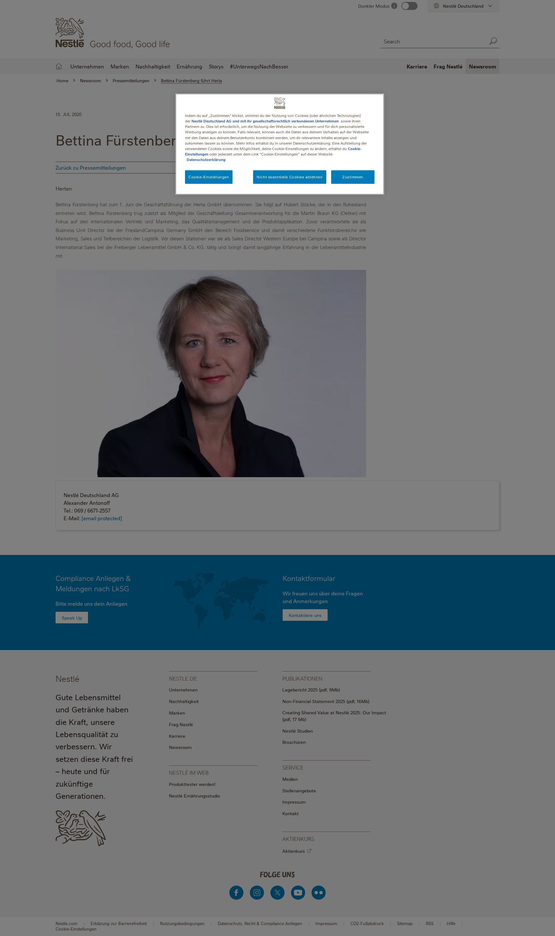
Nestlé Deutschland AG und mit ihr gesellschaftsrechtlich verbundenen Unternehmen (265, 121)
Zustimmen (352, 176)
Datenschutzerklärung (206, 159)
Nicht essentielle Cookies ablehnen (289, 176)
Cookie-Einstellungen (209, 176)
